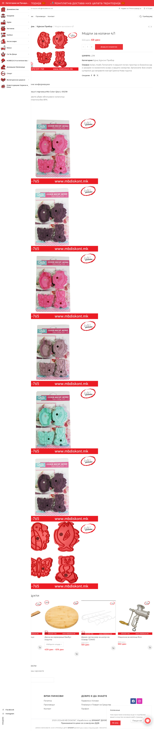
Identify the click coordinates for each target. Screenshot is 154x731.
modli (98, 65)
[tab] (33, 84)
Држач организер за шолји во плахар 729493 (95, 638)
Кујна (31, 26)
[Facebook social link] (91, 75)
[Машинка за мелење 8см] (135, 618)
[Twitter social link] (97, 75)
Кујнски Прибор (44, 26)
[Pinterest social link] (94, 75)
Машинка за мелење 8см (130, 637)
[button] (40, 647)
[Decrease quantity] (83, 47)
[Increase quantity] (91, 47)
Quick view (38, 604)
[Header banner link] (80, 3)
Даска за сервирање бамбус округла (58, 638)
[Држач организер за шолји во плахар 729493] (98, 618)
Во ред (115, 723)
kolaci (92, 65)
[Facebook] (133, 701)
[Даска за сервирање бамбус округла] (62, 618)
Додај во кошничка (109, 47)
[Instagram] (139, 701)
